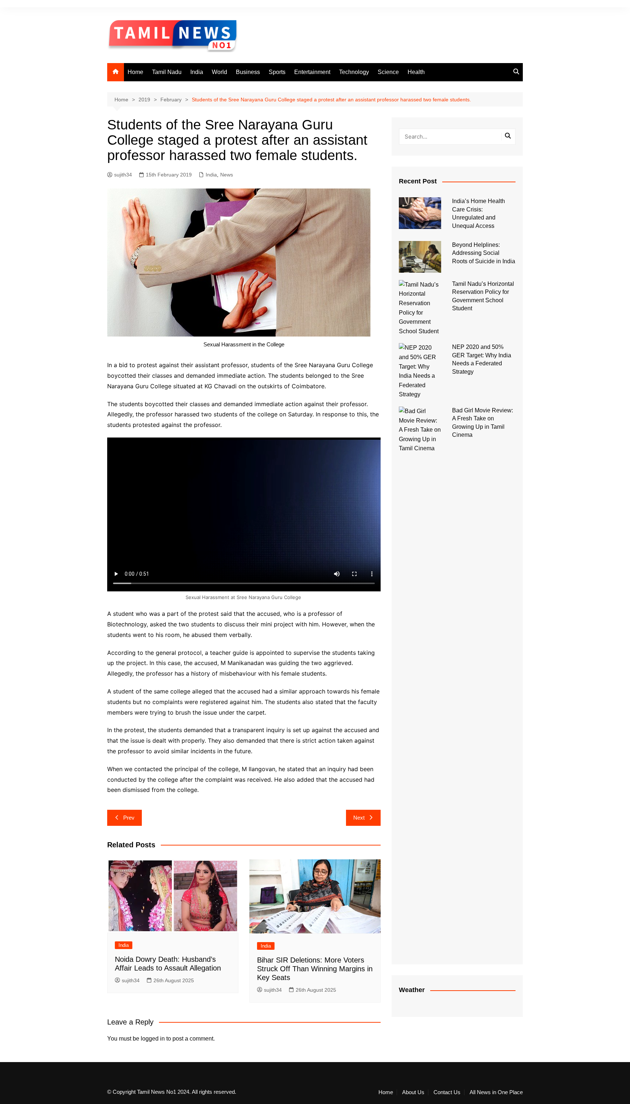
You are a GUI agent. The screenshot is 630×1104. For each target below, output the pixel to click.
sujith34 (123, 175)
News (226, 175)
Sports (277, 72)
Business (248, 72)
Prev (129, 818)
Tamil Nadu (167, 72)
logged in (153, 1038)
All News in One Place (496, 1092)
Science (388, 72)
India (196, 72)
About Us (413, 1092)
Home (135, 72)
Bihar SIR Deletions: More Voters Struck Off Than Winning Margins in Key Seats (315, 968)
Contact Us (446, 1092)
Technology (354, 72)
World (219, 72)
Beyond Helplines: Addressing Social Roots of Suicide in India (483, 253)
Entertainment (312, 72)
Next (359, 818)
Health (416, 72)
